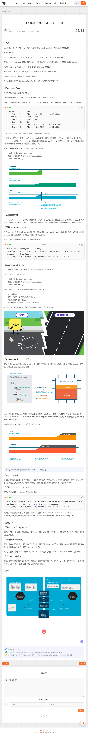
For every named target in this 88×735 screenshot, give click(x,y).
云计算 (36, 3)
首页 (9, 3)
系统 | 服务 (27, 3)
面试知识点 (47, 3)
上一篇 (5, 663)
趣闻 (55, 3)
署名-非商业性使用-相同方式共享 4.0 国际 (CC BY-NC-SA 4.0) (44, 655)
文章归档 (63, 3)
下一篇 (83, 663)
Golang (16, 3)
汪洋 (10, 29)
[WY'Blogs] (4, 3)
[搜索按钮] (83, 3)
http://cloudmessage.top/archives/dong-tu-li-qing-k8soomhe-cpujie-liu (39, 652)
